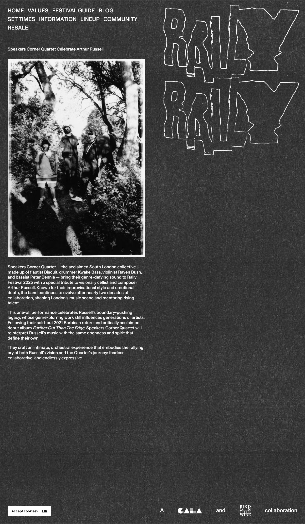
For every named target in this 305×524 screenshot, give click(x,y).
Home (16, 11)
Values (38, 11)
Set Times (21, 19)
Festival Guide (73, 11)
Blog (106, 11)
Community (120, 19)
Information (58, 19)
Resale (18, 28)
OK (44, 511)
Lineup (90, 19)
